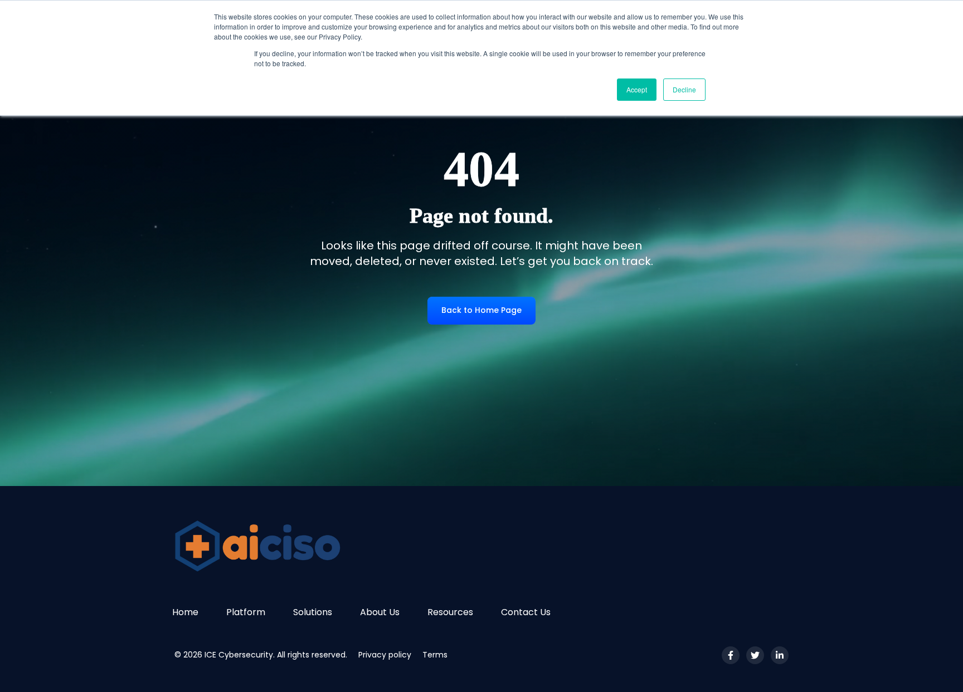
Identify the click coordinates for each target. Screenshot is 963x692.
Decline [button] (684, 89)
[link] (269, 545)
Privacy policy (384, 654)
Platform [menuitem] (245, 612)
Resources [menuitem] (450, 612)
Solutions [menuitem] (312, 612)
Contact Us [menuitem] (526, 612)
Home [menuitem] (185, 612)
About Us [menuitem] (380, 612)
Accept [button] (636, 89)
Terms (435, 654)
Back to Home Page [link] (481, 310)
